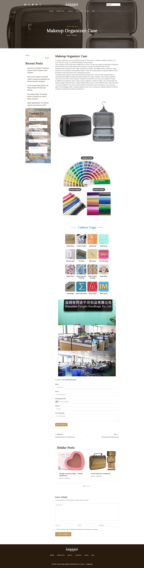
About (70, 11)
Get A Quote (61, 424)
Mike (69, 35)
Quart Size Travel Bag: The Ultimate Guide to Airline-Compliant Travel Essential (38, 70)
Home (51, 11)
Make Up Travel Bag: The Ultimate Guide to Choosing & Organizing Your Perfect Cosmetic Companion (38, 79)
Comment (59, 505)
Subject (57, 406)
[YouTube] (32, 4)
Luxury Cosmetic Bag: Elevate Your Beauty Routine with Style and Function (37, 88)
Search (27, 55)
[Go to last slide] (59, 468)
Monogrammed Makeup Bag (110, 436)
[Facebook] (25, 4)
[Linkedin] (36, 4)
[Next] (114, 468)
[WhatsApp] (40, 4)
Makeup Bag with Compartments (65, 436)
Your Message (59, 413)
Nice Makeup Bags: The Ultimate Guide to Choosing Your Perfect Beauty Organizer (37, 97)
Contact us (58, 379)
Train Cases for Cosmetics (100, 473)
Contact (79, 11)
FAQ (93, 11)
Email (56, 391)
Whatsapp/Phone (60, 398)
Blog (87, 11)
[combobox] (57, 401)
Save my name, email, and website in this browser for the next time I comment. (77, 529)
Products (61, 555)
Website (101, 525)
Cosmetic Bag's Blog (72, 26)
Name (57, 384)
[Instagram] (29, 4)
